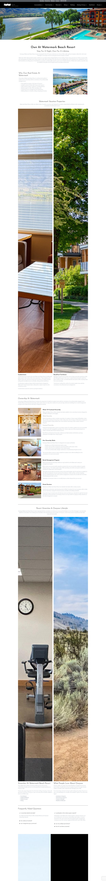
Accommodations (38, 4)
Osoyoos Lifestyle (60, 799)
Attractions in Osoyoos (61, 797)
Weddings (72, 4)
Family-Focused (24, 799)
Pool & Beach (23, 796)
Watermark (58, 4)
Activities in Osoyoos (61, 796)
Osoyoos (99, 4)
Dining (65, 4)
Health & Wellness (24, 797)
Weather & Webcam (60, 800)
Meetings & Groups (81, 4)
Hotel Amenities (48, 4)
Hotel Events (92, 4)
